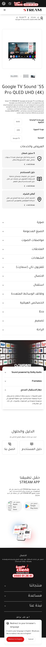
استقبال (38, 285)
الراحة (40, 329)
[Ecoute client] (23, 571)
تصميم (39, 321)
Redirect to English (15, 639)
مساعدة (35, 596)
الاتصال (39, 276)
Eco (41, 312)
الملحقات (38, 249)
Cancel (30, 639)
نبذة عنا (36, 606)
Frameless (37, 381)
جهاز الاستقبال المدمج (31, 390)
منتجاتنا (35, 586)
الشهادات (37, 258)
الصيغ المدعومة (33, 231)
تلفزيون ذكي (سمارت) (30, 267)
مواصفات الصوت (32, 240)
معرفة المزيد (30, 164)
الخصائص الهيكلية (32, 303)
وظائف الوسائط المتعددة (27, 294)
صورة (40, 222)
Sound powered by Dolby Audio (27, 372)
